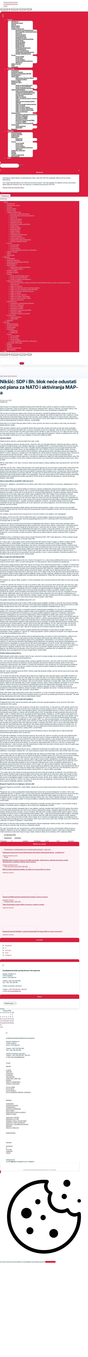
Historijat (9, 1071)
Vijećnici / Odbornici (12, 1128)
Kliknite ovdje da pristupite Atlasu (13, 187)
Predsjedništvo (10, 1107)
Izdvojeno (18, 838)
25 (3, 1023)
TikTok (8, 1153)
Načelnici (9, 1126)
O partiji (8, 1070)
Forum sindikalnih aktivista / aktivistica (18, 1092)
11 (3, 1019)
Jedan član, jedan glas (13, 1078)
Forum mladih (10, 1087)
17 (1, 1021)
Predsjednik (9, 1104)
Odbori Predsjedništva (13, 1082)
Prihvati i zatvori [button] (50, 1262)
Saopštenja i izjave (13, 855)
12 (5, 1019)
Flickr (7, 953)
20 (7, 1021)
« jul (1, 1027)
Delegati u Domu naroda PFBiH (16, 1121)
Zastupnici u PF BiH (12, 1119)
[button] (4, 9)
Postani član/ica (10, 1133)
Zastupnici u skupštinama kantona (17, 1124)
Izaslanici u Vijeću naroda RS (15, 1122)
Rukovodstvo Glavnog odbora (16, 1112)
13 (7, 1019)
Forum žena (10, 1089)
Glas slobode (10, 1077)
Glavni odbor (10, 1110)
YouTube (8, 950)
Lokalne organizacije (12, 1084)
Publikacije (9, 1075)
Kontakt (8, 1080)
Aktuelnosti (7, 838)
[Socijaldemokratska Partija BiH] (3, 12)
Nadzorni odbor (11, 1114)
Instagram (8, 955)
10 (1, 1019)
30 (13, 1023)
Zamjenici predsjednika (13, 1109)
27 (7, 1023)
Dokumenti (9, 1073)
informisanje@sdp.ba (14, 991)
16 (13, 1019)
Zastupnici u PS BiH (12, 1117)
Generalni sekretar (12, 1105)
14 (9, 1019)
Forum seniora (11, 1090)
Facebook (8, 945)
